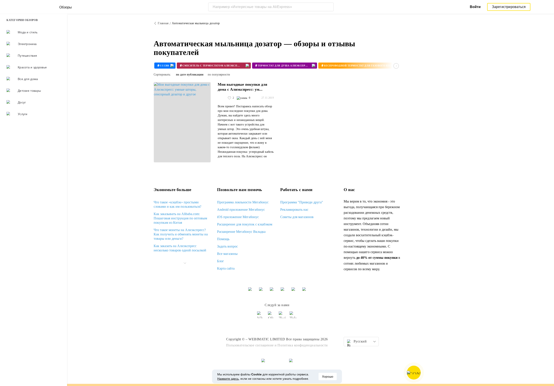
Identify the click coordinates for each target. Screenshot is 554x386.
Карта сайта (226, 268)
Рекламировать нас (294, 209)
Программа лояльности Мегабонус (243, 202)
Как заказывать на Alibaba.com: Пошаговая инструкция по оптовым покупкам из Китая (180, 218)
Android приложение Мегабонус (241, 209)
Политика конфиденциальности (302, 345)
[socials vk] (260, 316)
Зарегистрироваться (509, 7)
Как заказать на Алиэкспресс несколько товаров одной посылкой (180, 248)
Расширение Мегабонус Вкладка (241, 231)
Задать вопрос (227, 246)
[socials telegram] (293, 316)
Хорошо (327, 376)
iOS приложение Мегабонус (238, 217)
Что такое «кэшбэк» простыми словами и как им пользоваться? (177, 204)
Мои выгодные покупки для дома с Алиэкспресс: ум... (242, 87)
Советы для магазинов (297, 217)
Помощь (223, 239)
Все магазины (227, 254)
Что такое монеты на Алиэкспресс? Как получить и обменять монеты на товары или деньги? (181, 234)
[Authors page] (222, 98)
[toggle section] (184, 263)
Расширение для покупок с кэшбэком (244, 224)
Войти (475, 7)
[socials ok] (271, 316)
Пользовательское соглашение (250, 345)
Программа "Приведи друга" (301, 202)
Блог (220, 261)
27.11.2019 (267, 97)
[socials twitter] (282, 316)
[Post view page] (182, 122)
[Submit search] (329, 7)
